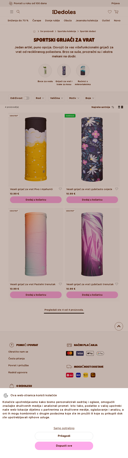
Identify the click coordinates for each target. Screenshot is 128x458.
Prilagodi (64, 435)
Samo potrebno (64, 428)
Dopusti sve (64, 445)
